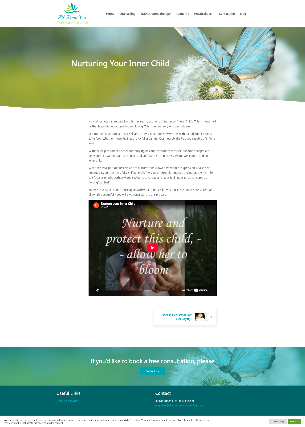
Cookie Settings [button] (278, 421)
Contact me (152, 371)
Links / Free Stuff (68, 401)
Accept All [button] (294, 421)
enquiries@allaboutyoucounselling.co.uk (179, 405)
